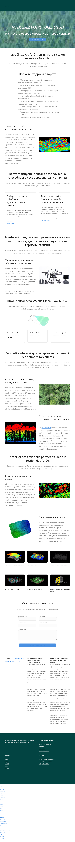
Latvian (2, 813)
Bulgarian (2, 787)
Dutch (1, 795)
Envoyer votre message (37, 645)
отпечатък (42, 749)
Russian (2, 836)
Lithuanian (3, 815)
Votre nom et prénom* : (24, 616)
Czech (1, 834)
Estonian (2, 798)
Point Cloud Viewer (44, 751)
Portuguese (3, 821)
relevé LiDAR (46, 428)
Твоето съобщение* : (23, 629)
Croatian (2, 791)
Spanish (7, 764)
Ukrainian (2, 828)
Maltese (2, 817)
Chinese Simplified (5, 830)
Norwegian (3, 819)
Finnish (2, 800)
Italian (1, 810)
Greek (1, 804)
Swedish (7, 766)
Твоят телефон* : (43, 622)
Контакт (7, 6)
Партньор (42, 746)
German (7, 768)
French (6, 759)
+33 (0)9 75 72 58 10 (44, 764)
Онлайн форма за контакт (46, 759)
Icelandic (2, 806)
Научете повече (11, 223)
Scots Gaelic (3, 823)
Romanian (2, 832)
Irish (1, 808)
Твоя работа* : (42, 616)
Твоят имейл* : (22, 622)
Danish (2, 793)
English (7, 762)
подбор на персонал (45, 744)
